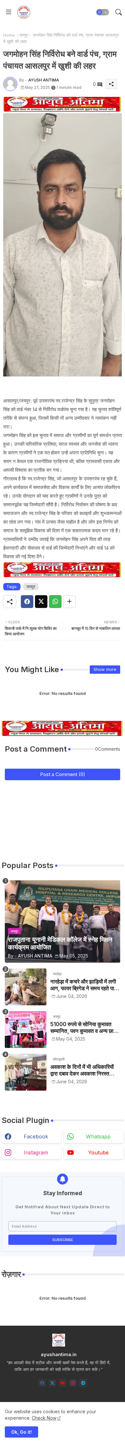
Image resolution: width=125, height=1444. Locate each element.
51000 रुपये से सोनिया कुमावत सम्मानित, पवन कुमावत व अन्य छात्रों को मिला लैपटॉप (85, 1027)
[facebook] (42, 1383)
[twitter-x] (52, 1383)
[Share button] (69, 601)
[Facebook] (27, 601)
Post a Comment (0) (62, 774)
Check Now (44, 1418)
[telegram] (83, 1383)
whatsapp (98, 1136)
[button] (102, 12)
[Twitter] (41, 601)
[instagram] (73, 1383)
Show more (105, 669)
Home (9, 35)
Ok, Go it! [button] (21, 1432)
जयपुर (23, 35)
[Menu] (8, 12)
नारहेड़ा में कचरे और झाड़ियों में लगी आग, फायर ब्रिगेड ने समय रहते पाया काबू (84, 985)
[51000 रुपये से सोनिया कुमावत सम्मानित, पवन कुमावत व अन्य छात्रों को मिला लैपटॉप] (25, 1029)
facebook (36, 1136)
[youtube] (63, 1383)
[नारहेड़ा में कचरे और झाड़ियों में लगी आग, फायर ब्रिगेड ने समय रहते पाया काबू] (25, 986)
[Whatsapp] (55, 601)
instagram (36, 1152)
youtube (98, 1152)
